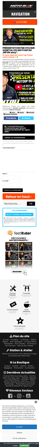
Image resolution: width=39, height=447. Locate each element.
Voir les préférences (19, 438)
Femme (23, 366)
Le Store (21, 22)
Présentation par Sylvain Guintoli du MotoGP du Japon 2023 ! (20, 385)
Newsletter (8, 344)
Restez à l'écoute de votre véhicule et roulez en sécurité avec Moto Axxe (19, 355)
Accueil (6, 340)
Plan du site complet (25, 346)
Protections (18, 368)
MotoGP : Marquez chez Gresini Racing (20, 379)
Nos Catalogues (16, 342)
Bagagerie (8, 368)
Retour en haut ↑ (19, 196)
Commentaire (9, 148)
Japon (21, 112)
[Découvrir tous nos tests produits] (19, 275)
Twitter (27, 118)
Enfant (30, 366)
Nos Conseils (20, 344)
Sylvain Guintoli (19, 108)
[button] (36, 402)
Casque (7, 366)
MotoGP (5, 63)
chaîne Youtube (15, 110)
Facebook (11, 118)
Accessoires (30, 368)
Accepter (19, 427)
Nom (5, 174)
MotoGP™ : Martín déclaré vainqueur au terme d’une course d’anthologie (19, 382)
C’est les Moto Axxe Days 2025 (15, 376)
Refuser (19, 432)
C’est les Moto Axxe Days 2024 (19, 377)
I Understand (24, 445)
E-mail (6, 181)
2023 (13, 112)
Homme (15, 366)
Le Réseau (24, 340)
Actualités (14, 340)
